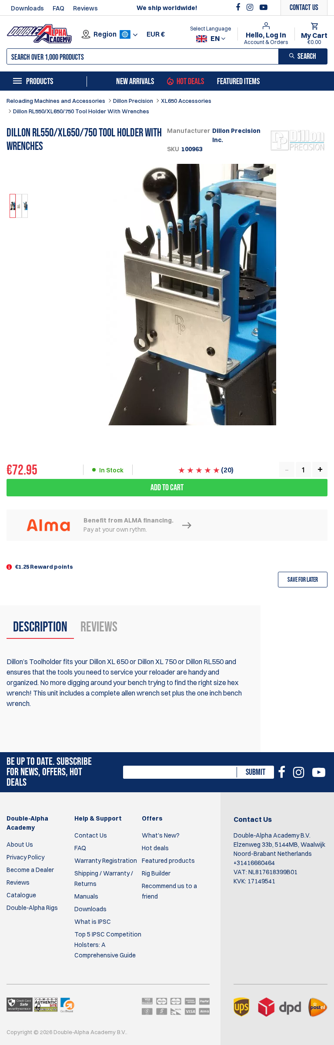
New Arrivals (135, 81)
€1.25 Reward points (44, 566)
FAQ (58, 8)
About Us (20, 844)
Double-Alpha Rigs (32, 908)
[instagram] (251, 7)
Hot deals (155, 848)
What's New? (161, 835)
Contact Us (90, 835)
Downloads (27, 8)
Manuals (86, 896)
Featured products (168, 861)
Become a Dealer (30, 870)
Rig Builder (156, 873)
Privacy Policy (25, 857)
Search (306, 56)
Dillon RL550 (205, 661)
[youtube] (263, 7)
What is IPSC (92, 922)
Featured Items (238, 81)
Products (39, 81)
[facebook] (239, 7)
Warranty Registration (105, 861)
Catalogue (21, 895)
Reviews (85, 8)
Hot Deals (190, 81)
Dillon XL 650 (108, 661)
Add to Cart (167, 487)
